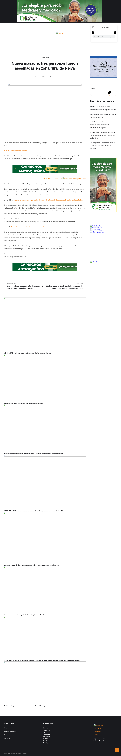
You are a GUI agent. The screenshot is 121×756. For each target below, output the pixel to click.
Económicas (46, 736)
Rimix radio (7, 753)
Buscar (92, 88)
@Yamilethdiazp (22, 151)
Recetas (45, 738)
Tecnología (46, 743)
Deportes (45, 741)
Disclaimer (7, 738)
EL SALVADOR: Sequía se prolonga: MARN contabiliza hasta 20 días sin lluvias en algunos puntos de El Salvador (42, 660)
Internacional (46, 730)
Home (5, 728)
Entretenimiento (47, 734)
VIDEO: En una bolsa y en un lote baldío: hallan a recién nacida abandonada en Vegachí (33, 453)
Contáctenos (7, 735)
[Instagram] (103, 740)
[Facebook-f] (95, 740)
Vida (44, 732)
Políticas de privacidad (10, 731)
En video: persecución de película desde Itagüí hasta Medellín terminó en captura (31, 615)
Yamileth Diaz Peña (10, 151)
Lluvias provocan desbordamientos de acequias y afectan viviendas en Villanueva (31, 565)
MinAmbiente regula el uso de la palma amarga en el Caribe (23, 403)
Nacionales (45, 57)
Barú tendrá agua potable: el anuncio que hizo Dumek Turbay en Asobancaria (30, 706)
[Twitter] (99, 740)
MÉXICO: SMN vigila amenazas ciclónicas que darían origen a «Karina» (27, 353)
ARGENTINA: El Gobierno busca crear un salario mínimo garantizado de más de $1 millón (34, 511)
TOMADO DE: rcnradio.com (53, 179)
